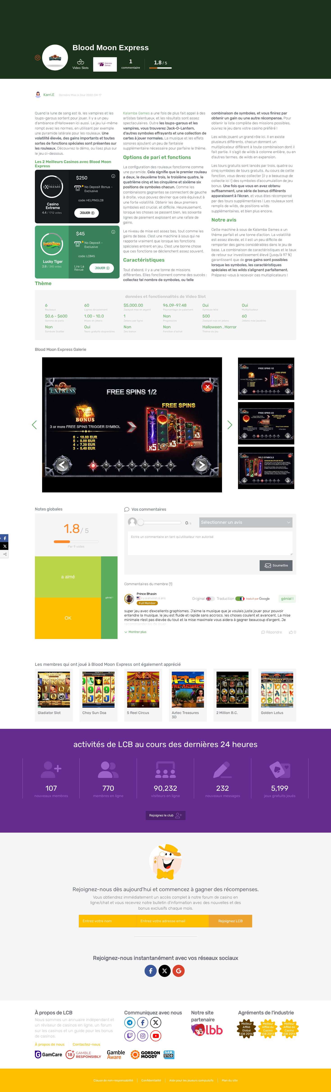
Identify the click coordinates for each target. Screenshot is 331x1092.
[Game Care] (48, 1054)
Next (229, 424)
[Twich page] (129, 1035)
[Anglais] (210, 598)
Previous (35, 424)
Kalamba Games (136, 113)
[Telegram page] (129, 1022)
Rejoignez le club (161, 815)
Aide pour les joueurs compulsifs (191, 1080)
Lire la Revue (79, 268)
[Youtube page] (155, 1035)
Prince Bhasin (146, 594)
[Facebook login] (151, 971)
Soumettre (280, 565)
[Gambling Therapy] (145, 1054)
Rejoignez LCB (230, 921)
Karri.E (48, 95)
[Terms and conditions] (83, 1054)
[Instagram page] (142, 1035)
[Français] (239, 598)
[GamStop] (169, 1054)
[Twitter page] (155, 1022)
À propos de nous (49, 1044)
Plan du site (230, 1080)
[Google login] (178, 971)
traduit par (252, 598)
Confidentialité (151, 1080)
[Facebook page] (142, 1022)
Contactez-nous (86, 1044)
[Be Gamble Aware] (116, 1054)
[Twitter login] (165, 971)
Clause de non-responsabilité (113, 1080)
